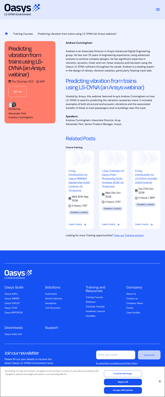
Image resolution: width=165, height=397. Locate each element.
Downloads (14, 327)
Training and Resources (95, 288)
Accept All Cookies (123, 390)
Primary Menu (157, 9)
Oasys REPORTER (14, 313)
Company (134, 287)
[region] (82, 381)
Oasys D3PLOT (12, 303)
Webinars (91, 302)
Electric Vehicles (53, 299)
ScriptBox (91, 316)
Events (129, 308)
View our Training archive (129, 235)
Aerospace (50, 303)
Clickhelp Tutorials (95, 307)
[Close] (159, 381)
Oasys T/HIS (11, 308)
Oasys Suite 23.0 (13, 334)
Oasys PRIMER (12, 299)
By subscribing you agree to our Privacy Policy (117, 363)
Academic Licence (95, 311)
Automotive (51, 294)
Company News (134, 303)
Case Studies (133, 313)
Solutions (52, 287)
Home (6, 34)
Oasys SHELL (11, 294)
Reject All (123, 382)
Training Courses (23, 34)
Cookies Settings (123, 374)
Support (51, 327)
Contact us (132, 299)
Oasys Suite (14, 287)
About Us (131, 294)
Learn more (75, 224)
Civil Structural (52, 308)
